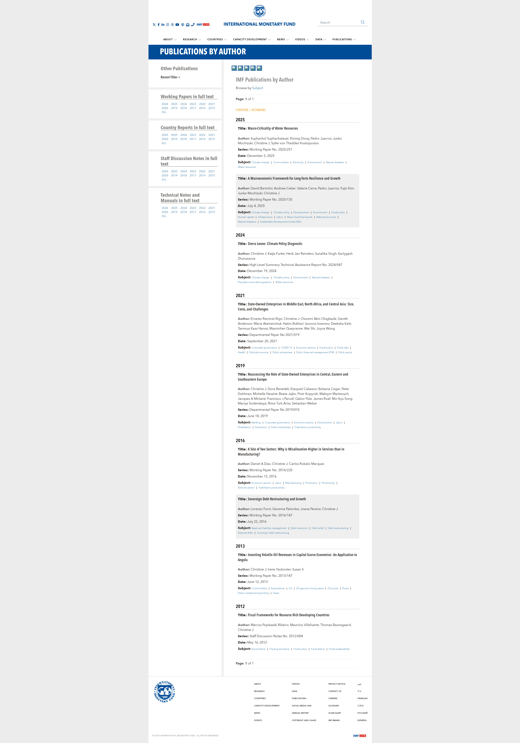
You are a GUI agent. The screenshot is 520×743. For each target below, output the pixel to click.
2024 (183, 104)
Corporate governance (264, 348)
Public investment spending (253, 593)
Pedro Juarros (321, 138)
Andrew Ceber (285, 188)
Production (261, 427)
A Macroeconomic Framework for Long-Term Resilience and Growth (294, 178)
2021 (211, 104)
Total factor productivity (308, 427)
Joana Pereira (310, 509)
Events (258, 720)
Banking (256, 423)
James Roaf (321, 399)
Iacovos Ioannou (317, 324)
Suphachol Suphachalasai (269, 138)
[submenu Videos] (307, 40)
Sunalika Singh (326, 254)
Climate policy (281, 212)
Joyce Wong (325, 328)
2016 (202, 108)
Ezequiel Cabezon (303, 389)
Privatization (244, 427)
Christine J (262, 143)
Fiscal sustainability (339, 649)
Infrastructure (265, 217)
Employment (324, 423)
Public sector (345, 352)
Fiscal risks (342, 348)
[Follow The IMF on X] (154, 24)
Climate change (260, 162)
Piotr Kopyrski (308, 394)
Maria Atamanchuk (268, 324)
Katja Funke (276, 254)
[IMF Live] (360, 735)
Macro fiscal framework (299, 217)
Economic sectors (305, 348)
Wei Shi (309, 328)
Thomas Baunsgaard (335, 625)
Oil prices (333, 588)
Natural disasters (335, 162)
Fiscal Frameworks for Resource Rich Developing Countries (288, 614)
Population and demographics (254, 282)
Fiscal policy (338, 212)
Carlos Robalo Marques (306, 464)
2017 (193, 108)
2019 (174, 108)
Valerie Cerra (307, 188)
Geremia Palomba (285, 509)
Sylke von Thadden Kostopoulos (295, 143)
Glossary (333, 706)
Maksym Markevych (334, 394)
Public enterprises (282, 352)
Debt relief (318, 528)
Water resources (247, 167)
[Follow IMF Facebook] (159, 24)
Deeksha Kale (341, 324)
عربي (359, 684)
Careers (332, 698)
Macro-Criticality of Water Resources (273, 128)
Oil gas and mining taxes (310, 588)
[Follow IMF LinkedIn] (162, 24)
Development (301, 212)
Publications (342, 39)
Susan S (298, 569)
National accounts (326, 217)
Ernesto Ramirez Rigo (266, 319)
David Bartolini (262, 188)
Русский (363, 713)
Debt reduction (299, 528)
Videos (300, 39)
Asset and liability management (269, 528)
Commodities (281, 162)
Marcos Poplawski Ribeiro (270, 625)
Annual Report (300, 713)
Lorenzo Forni (261, 509)
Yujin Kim (347, 188)
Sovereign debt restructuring (273, 533)
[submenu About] (175, 40)
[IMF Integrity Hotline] (192, 24)
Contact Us (334, 691)
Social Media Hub (301, 706)
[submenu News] (287, 40)
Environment (315, 162)
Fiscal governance (279, 649)
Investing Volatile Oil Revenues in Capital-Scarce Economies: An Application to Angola (297, 557)
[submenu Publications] (354, 40)
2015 (211, 108)
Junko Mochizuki (250, 193)
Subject (257, 88)
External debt (245, 533)
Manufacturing (293, 483)
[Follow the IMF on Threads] (172, 24)
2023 (193, 104)
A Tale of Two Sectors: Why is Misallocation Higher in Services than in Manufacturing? (291, 451)
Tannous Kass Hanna (253, 328)
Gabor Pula (303, 399)
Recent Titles (169, 77)
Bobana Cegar (329, 389)
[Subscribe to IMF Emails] (187, 24)
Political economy (259, 352)
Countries (215, 39)
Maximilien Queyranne (286, 328)
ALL (164, 112)
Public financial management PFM (315, 352)
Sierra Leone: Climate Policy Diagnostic (275, 243)
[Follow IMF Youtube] (177, 24)
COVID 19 (286, 348)
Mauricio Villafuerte (304, 625)
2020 (165, 108)
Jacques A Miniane (252, 399)
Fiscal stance (318, 649)
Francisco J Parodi (280, 399)
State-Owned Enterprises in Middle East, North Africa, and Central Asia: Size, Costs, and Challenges (296, 306)
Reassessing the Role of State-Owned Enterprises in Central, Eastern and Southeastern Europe (293, 376)
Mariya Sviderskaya (252, 403)
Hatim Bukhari (293, 324)
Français (363, 698)
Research (190, 39)
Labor (280, 217)
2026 (165, 104)
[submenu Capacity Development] (269, 40)
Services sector (246, 488)
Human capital (246, 217)
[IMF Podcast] (182, 24)
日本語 (361, 706)
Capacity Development (250, 39)
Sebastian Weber (304, 403)
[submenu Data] (324, 40)
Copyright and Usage (304, 720)
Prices (345, 588)
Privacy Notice (336, 684)
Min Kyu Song (342, 399)
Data (318, 39)
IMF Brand (334, 720)
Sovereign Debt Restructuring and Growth (277, 499)
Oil (290, 588)
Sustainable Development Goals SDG (280, 222)
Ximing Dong (299, 138)
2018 (183, 108)
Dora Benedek (278, 389)
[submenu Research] (199, 40)
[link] (234, 68)
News (281, 39)
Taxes (276, 593)
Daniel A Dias (261, 464)
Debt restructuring (338, 528)
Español (362, 720)
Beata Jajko (287, 394)
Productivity (328, 483)
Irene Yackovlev (279, 569)
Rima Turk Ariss (279, 403)
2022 (202, 104)
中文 (360, 691)
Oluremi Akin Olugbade (318, 319)
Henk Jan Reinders (300, 254)
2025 (174, 104)
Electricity (298, 162)
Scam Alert (334, 713)
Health (241, 352)
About (168, 39)
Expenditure (278, 588)
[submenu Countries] (225, 40)
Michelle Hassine (265, 394)
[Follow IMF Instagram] (167, 24)
